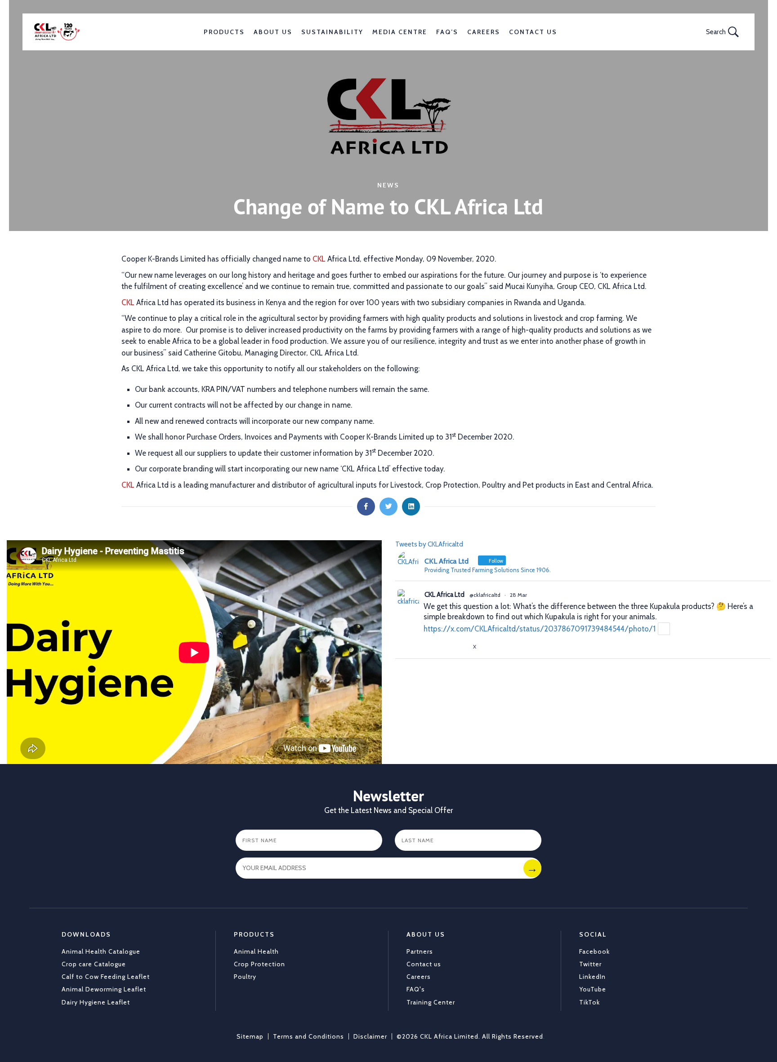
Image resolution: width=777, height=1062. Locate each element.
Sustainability (332, 32)
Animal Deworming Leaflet (104, 989)
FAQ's (415, 989)
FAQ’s (447, 32)
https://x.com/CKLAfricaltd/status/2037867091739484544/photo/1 (540, 628)
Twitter (590, 964)
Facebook (594, 951)
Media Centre (399, 32)
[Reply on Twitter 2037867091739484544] (429, 646)
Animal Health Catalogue (101, 951)
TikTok (589, 1002)
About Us (273, 32)
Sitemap (250, 1036)
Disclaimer (370, 1036)
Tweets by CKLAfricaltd (429, 544)
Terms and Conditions (308, 1036)
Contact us (423, 964)
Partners (419, 951)
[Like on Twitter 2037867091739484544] (462, 646)
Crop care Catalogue (94, 964)
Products (224, 32)
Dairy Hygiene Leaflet (96, 1002)
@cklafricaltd (484, 594)
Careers (483, 32)
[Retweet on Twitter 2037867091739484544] (445, 646)
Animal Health (256, 951)
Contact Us (533, 32)
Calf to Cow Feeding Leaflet (106, 977)
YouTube (592, 989)
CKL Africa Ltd (444, 595)
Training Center (430, 1002)
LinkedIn (592, 977)
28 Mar (518, 594)
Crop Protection (259, 964)
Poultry (245, 977)
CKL (319, 258)
